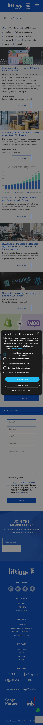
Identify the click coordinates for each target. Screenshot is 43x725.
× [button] (38, 333)
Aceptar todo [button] (22, 379)
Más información (18, 349)
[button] (21, 390)
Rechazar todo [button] (22, 385)
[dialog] (21, 362)
